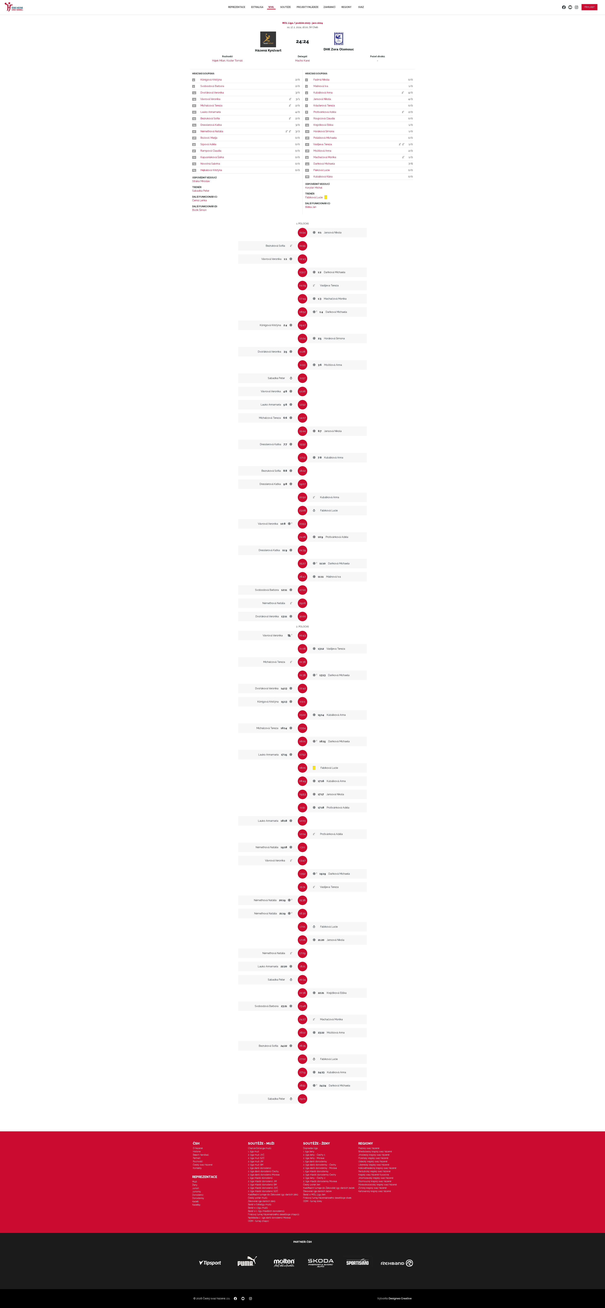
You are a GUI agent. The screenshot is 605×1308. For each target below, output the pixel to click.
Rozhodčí (198, 1161)
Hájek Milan (218, 60)
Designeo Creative (400, 1298)
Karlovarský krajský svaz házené (374, 1191)
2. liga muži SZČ (256, 1158)
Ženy (194, 1185)
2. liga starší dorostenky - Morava (320, 1168)
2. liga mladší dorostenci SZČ (263, 1191)
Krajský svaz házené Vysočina (373, 1174)
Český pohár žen (311, 1184)
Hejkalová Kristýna (211, 170)
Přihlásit (589, 7)
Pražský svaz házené (368, 1148)
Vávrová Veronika (210, 99)
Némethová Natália (211, 131)
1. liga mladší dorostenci (260, 1178)
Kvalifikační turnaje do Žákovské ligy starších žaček (328, 1188)
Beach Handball (201, 1155)
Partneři (196, 1158)
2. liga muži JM (255, 1161)
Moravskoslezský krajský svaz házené (377, 1184)
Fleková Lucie (321, 170)
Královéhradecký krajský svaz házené (377, 1168)
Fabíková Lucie (314, 197)
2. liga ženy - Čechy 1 (314, 1155)
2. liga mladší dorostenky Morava (320, 1181)
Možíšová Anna (322, 150)
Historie (197, 1151)
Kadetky (196, 1205)
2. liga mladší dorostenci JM (262, 1181)
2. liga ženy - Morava (313, 1158)
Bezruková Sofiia (210, 118)
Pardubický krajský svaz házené (374, 1171)
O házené (198, 1148)
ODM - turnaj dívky (312, 1201)
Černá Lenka (199, 200)
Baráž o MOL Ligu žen (314, 1194)
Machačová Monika (324, 157)
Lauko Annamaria (210, 111)
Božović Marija (208, 137)
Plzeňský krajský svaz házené (373, 1158)
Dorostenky (198, 1198)
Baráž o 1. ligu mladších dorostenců (266, 1211)
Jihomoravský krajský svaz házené (375, 1178)
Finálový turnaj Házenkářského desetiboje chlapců (273, 1214)
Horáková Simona (323, 131)
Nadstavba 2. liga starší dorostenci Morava (269, 1217)
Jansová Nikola (322, 99)
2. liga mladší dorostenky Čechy (319, 1174)
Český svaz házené (202, 1164)
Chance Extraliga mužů (259, 1148)
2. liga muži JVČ (256, 1155)
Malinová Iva (320, 86)
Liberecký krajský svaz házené (373, 1164)
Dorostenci (197, 1195)
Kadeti (195, 1201)
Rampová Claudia (210, 150)
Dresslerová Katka (211, 124)
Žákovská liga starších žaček (317, 1191)
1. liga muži (253, 1151)
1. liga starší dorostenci (259, 1168)
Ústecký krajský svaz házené (372, 1161)
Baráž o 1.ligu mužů (258, 1208)
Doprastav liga (310, 1148)
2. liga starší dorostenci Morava (263, 1174)
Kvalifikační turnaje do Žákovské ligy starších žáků (273, 1194)
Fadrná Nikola (321, 79)
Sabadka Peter (200, 190)
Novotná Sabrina (210, 163)
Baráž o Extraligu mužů (259, 1204)
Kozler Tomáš (234, 60)
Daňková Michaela (324, 163)
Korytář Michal (313, 187)
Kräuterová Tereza (324, 105)
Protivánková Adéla (324, 111)
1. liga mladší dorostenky (315, 1171)
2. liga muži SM (255, 1164)
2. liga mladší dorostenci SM (262, 1184)
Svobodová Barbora (212, 86)
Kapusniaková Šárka (212, 157)
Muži (194, 1181)
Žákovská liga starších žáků (261, 1201)
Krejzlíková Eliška (323, 124)
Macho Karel (302, 60)
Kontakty (197, 1168)
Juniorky (196, 1191)
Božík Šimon (199, 209)
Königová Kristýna (211, 79)
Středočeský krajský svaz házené (375, 1151)
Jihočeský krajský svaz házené (373, 1155)
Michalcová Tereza (211, 105)
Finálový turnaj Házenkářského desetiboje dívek (327, 1198)
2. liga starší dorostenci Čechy (263, 1171)
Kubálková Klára (322, 176)
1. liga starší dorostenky (315, 1161)
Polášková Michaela (325, 137)
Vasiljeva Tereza (322, 144)
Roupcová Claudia (324, 118)
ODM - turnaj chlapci (258, 1221)
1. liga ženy (308, 1151)
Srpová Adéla (208, 144)
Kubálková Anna (322, 92)
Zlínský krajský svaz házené (372, 1188)
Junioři (195, 1188)
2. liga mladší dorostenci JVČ (263, 1188)
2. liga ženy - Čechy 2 (314, 1178)
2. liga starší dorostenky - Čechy (319, 1164)
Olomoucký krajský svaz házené (374, 1181)
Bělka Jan (310, 206)
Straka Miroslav (201, 181)
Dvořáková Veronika (212, 92)
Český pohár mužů (257, 1198)
